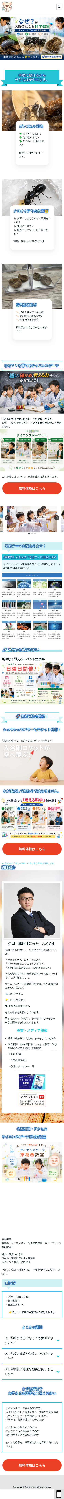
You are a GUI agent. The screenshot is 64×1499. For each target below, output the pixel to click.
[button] (29, 533)
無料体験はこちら (32, 488)
